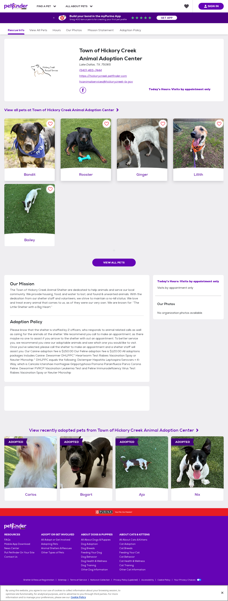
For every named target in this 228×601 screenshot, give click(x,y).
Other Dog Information (94, 569)
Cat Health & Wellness (132, 561)
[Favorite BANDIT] (50, 123)
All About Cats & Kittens (133, 539)
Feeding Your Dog (91, 552)
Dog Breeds (88, 548)
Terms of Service (78, 579)
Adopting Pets (49, 544)
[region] (114, 593)
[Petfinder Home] (16, 6)
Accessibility (147, 579)
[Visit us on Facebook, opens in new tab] (82, 90)
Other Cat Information (132, 569)
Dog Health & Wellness (94, 561)
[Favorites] (186, 6)
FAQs (7, 539)
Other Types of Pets (52, 552)
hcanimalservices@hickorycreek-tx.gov (106, 81)
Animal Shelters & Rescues (56, 548)
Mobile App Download (17, 544)
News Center (11, 548)
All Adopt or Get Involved (55, 539)
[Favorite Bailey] (50, 189)
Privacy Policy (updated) (125, 579)
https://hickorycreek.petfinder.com (103, 76)
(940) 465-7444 (90, 70)
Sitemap (62, 579)
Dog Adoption (89, 544)
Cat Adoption (127, 544)
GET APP (167, 17)
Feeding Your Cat (129, 552)
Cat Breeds (126, 548)
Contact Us (10, 556)
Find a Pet (44, 6)
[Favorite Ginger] (162, 123)
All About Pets (76, 6)
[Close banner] (54, 18)
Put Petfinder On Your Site (19, 552)
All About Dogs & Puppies (96, 539)
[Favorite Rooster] (106, 123)
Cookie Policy (163, 579)
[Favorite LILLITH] (219, 123)
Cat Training (126, 565)
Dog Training (88, 565)
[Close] (222, 593)
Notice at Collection (100, 579)
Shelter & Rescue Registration (38, 579)
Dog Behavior (89, 556)
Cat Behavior (127, 556)
